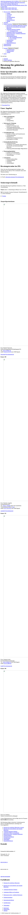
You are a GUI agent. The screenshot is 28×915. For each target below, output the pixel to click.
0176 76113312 (7, 508)
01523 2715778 (7, 352)
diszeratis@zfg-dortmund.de (7, 354)
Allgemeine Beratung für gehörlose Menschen (13, 3)
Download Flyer (6, 105)
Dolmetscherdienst (8, 897)
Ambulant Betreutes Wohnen (10, 889)
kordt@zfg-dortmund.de (6, 666)
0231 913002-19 (7, 662)
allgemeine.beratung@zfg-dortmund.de (14, 177)
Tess (13, 507)
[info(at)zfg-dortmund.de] (14, 873)
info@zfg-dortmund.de (6, 1)
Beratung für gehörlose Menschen (11, 2)
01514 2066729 (7, 663)
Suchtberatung (7, 902)
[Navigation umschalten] (17, 9)
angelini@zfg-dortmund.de (7, 510)
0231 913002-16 (7, 350)
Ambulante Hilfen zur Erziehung (11, 892)
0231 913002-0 (15, 1)
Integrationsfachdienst (9, 900)
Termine (4, 196)
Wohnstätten (6, 905)
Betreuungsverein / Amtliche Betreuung (13, 895)
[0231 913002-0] (14, 858)
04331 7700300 (6, 505)
